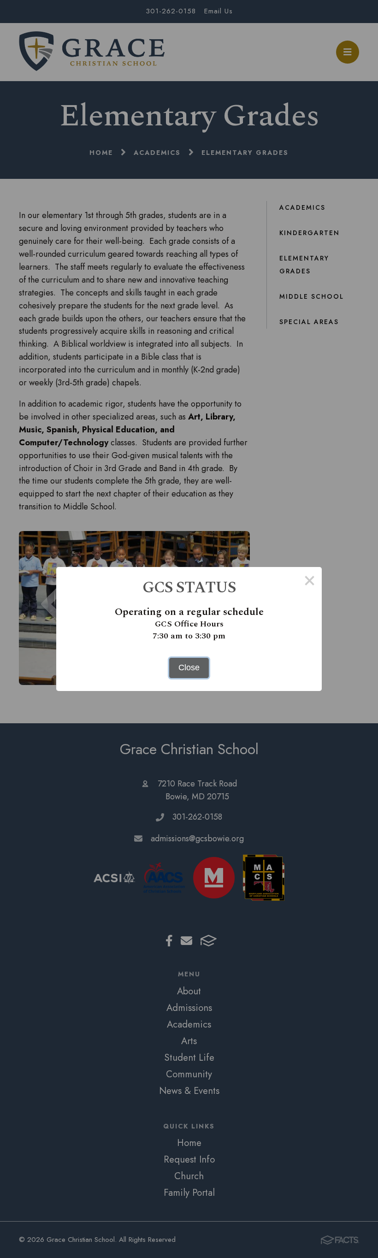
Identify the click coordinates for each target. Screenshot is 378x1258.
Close (189, 667)
